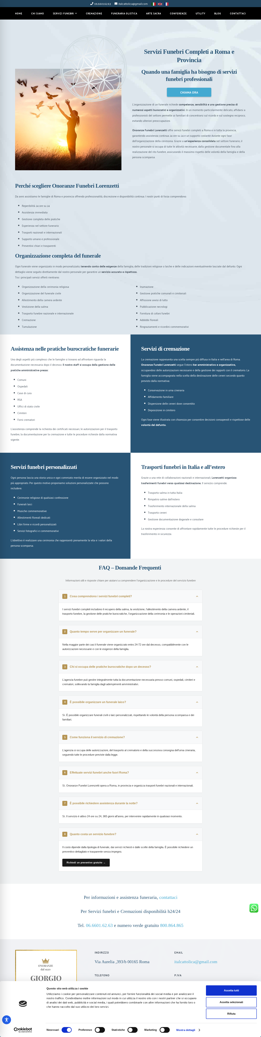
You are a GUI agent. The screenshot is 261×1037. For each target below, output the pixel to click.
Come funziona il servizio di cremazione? (94, 737)
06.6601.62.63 (99, 925)
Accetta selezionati (231, 1002)
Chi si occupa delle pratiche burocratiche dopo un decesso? (107, 666)
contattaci (168, 897)
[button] (75, 13)
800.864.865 (171, 925)
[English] (160, 3)
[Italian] (153, 3)
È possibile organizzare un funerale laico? (95, 702)
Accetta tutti (231, 990)
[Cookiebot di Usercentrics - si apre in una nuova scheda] (23, 1030)
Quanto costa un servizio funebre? (90, 834)
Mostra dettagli (185, 1029)
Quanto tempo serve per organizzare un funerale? (100, 631)
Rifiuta (231, 1013)
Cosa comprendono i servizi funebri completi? (98, 596)
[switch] (100, 1030)
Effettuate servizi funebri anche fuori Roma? (96, 772)
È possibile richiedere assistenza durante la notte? (101, 803)
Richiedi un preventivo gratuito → (86, 862)
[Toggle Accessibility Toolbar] (6, 1020)
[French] (166, 3)
